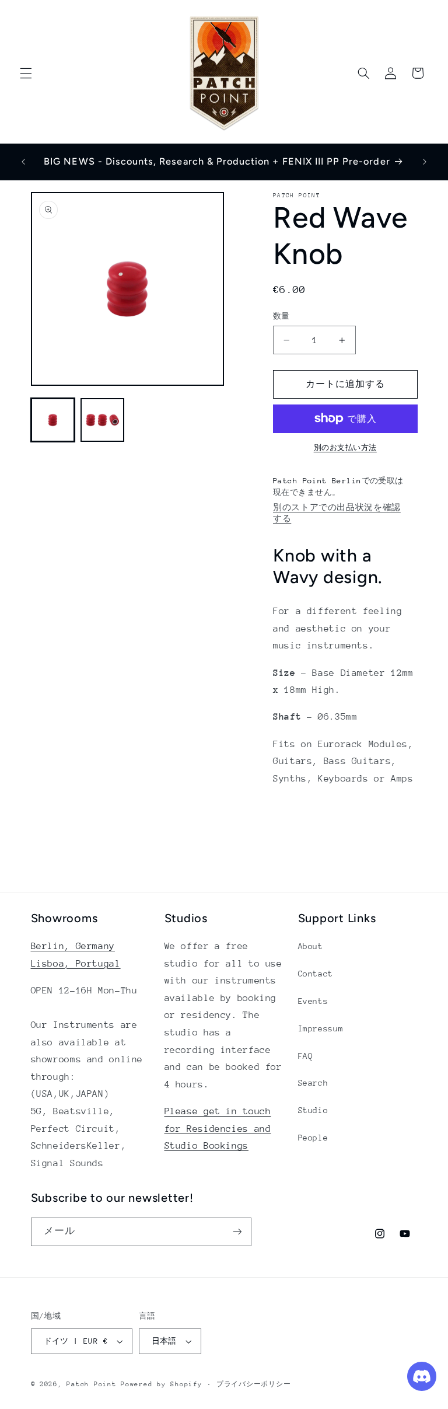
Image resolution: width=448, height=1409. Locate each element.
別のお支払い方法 (345, 448)
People (313, 1137)
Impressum (321, 1028)
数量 (281, 316)
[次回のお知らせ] (425, 162)
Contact (315, 973)
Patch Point (91, 1384)
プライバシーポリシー (253, 1384)
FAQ (305, 1056)
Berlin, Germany (73, 946)
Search (313, 1082)
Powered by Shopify (161, 1384)
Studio (313, 1110)
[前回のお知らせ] (23, 162)
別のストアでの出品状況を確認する (337, 513)
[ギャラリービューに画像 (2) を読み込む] (102, 420)
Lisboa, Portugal (76, 963)
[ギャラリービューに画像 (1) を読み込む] (53, 420)
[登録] (236, 1232)
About (310, 946)
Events (313, 1001)
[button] (25, 73)
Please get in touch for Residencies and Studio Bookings (217, 1128)
